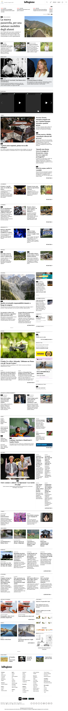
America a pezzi (4, 690)
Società (23, 677)
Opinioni (24, 686)
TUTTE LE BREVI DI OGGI (46, 339)
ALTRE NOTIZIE (30, 325)
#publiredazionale (47, 681)
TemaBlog (46, 678)
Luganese (3, 677)
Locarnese (3, 676)
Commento (24, 687)
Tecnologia (35, 680)
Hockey (13, 673)
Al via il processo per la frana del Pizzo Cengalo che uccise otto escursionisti (40, 9)
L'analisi (23, 689)
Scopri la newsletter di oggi (42, 347)
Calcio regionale (14, 676)
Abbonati (54, 2)
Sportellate (14, 684)
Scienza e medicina (47, 673)
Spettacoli (24, 672)
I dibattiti (34, 673)
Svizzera (3, 682)
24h (44, 686)
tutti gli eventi (47, 359)
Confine (2, 687)
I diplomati (35, 686)
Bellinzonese (3, 675)
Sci (12, 677)
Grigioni (2, 680)
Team (45, 692)
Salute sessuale (36, 691)
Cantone (3, 672)
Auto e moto (35, 685)
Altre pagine (46, 685)
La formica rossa (25, 690)
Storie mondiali (14, 683)
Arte (12, 691)
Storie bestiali (35, 681)
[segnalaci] (51, 2)
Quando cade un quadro (36, 688)
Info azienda (46, 690)
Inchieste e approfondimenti (36, 677)
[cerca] (47, 2)
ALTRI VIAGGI (31, 642)
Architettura (35, 684)
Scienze (23, 676)
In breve (45, 689)
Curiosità (34, 682)
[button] (51, 103)
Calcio (13, 675)
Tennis (13, 679)
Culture (13, 689)
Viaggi (34, 678)
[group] (8, 10)
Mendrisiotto (3, 679)
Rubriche (35, 676)
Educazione (46, 675)
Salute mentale (35, 689)
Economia (24, 684)
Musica (23, 679)
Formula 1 (13, 680)
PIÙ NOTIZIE (49, 178)
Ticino (2, 673)
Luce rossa (14, 685)
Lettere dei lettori (36, 672)
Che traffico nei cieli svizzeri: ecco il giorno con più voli (23, 9)
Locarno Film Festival (26, 680)
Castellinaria (24, 681)
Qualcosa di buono (47, 676)
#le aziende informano (48, 682)
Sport (13, 672)
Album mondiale (14, 687)
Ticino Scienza (46, 672)
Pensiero (24, 675)
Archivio (45, 687)
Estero (2, 686)
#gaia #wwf (46, 680)
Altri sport (13, 681)
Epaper (59, 2)
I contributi (24, 692)
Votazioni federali (4, 684)
